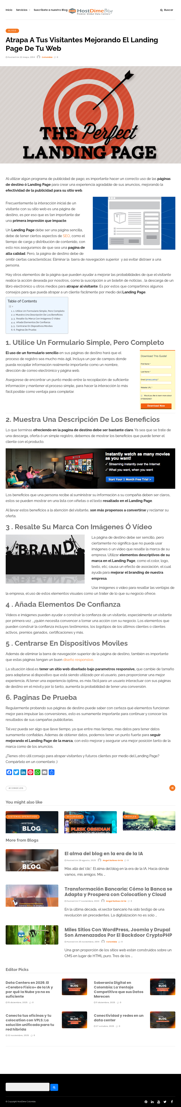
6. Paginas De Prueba (25, 329)
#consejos (16, 788)
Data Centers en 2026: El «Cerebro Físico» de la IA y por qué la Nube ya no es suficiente (29, 989)
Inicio (9, 10)
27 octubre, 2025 (104, 1026)
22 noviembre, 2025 (18, 1035)
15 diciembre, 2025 (17, 1002)
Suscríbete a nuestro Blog (51, 10)
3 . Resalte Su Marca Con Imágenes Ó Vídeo (36, 318)
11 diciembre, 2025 (105, 1002)
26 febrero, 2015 (133, 829)
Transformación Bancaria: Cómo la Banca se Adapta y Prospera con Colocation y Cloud (118, 892)
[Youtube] (158, 1102)
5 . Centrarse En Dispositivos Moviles (32, 326)
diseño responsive (78, 660)
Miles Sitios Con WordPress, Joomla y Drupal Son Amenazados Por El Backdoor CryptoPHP (118, 932)
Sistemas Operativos (22, 817)
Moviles (130, 817)
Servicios (21, 10)
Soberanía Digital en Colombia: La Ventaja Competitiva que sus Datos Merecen (118, 989)
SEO (66, 236)
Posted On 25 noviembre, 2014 (82, 941)
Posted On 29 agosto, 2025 (81, 860)
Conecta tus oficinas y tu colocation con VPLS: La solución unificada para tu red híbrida (30, 1022)
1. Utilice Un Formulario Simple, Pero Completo (39, 311)
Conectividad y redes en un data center (119, 1018)
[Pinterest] (145, 1102)
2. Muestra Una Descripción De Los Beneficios (38, 314)
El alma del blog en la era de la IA (104, 853)
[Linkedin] (152, 1102)
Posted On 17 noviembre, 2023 (82, 901)
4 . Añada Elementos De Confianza (31, 322)
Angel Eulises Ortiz (113, 860)
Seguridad (74, 817)
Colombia (47, 57)
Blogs (12, 31)
